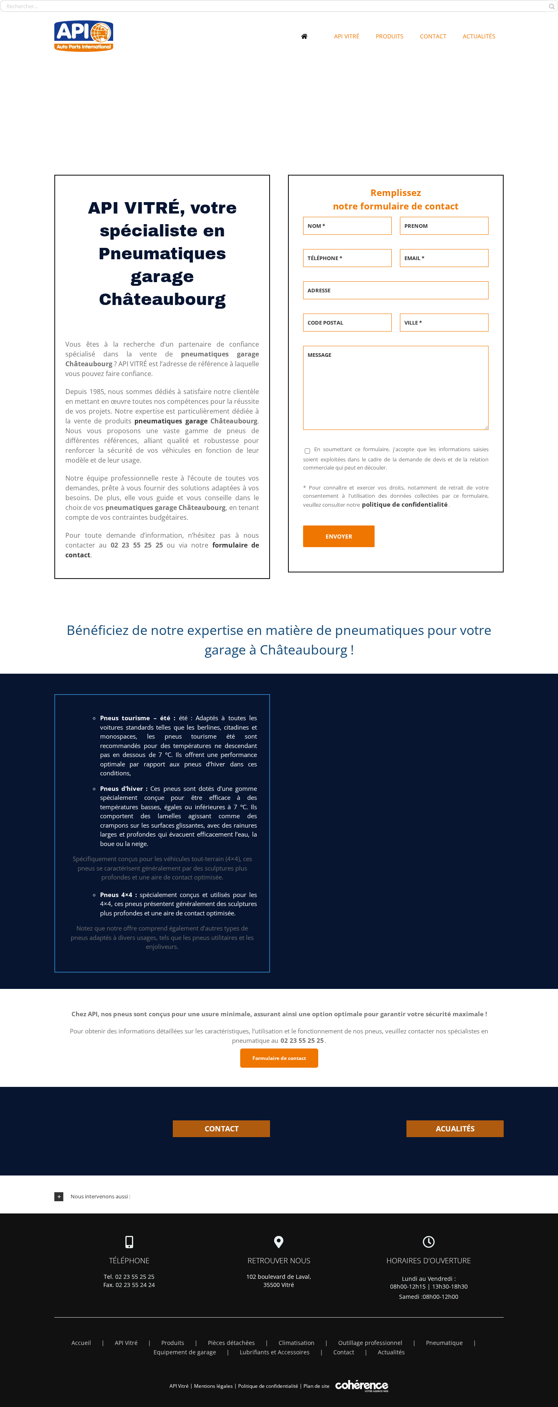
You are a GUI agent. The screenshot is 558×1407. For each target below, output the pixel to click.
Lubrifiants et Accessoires (275, 1352)
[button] (279, 1197)
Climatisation (297, 1343)
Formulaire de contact (279, 1058)
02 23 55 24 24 (135, 1285)
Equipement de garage (185, 1352)
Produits (172, 1343)
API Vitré (126, 1343)
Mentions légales (213, 1386)
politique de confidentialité (405, 504)
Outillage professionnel (370, 1343)
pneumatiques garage (171, 420)
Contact (343, 1352)
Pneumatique (444, 1343)
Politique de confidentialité (268, 1386)
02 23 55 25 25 (134, 1276)
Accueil (81, 1343)
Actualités (391, 1352)
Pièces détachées (231, 1343)
